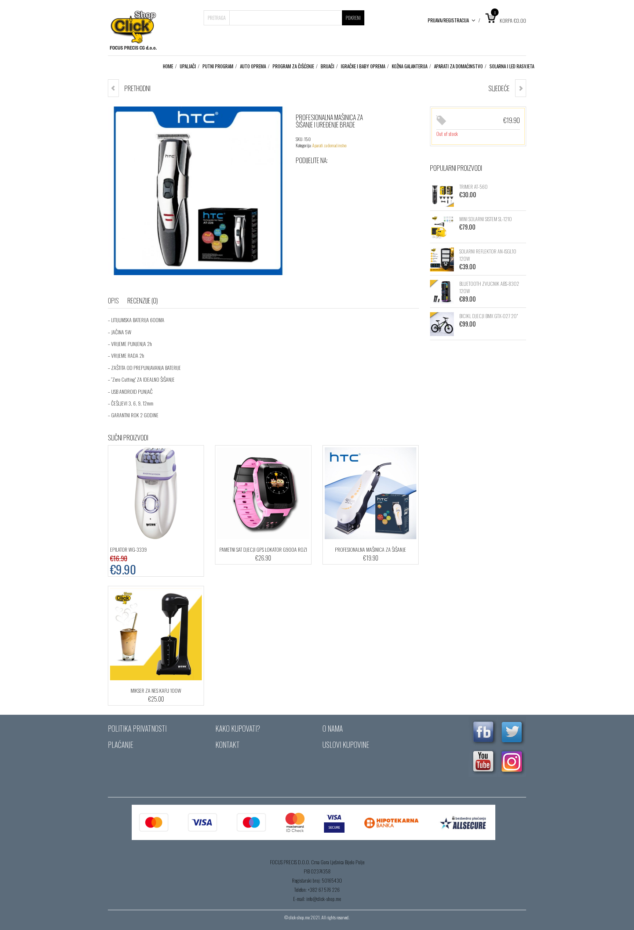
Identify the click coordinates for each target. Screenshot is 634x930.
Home (168, 66)
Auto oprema (253, 66)
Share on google (331, 175)
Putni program (218, 66)
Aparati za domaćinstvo (458, 66)
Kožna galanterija (409, 66)
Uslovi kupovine (346, 744)
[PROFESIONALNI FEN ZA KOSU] (520, 88)
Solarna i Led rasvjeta (511, 66)
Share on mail (360, 175)
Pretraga (217, 17)
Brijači (327, 66)
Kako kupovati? (237, 728)
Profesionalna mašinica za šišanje (370, 549)
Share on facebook (301, 175)
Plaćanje (120, 744)
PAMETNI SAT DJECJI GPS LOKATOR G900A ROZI (263, 549)
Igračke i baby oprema (363, 66)
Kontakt (227, 744)
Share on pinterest (345, 175)
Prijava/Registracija (448, 20)
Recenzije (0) (142, 300)
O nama (333, 728)
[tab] (117, 300)
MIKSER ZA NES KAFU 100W (156, 690)
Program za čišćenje (293, 66)
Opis (113, 300)
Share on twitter (316, 175)
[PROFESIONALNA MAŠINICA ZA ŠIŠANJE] (113, 88)
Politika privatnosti (137, 728)
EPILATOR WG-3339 (128, 549)
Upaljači (188, 66)
